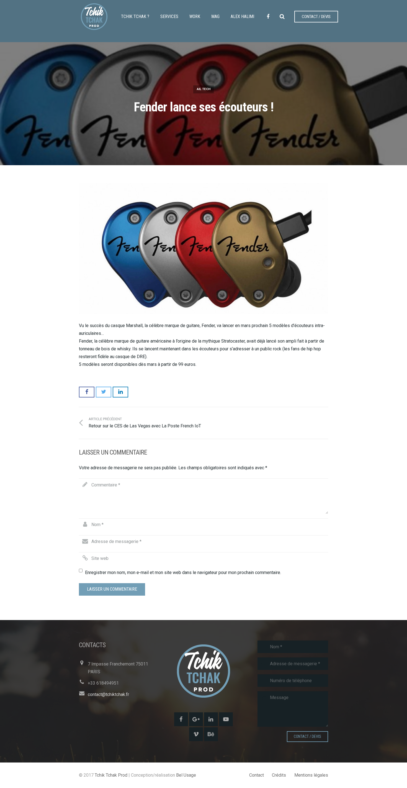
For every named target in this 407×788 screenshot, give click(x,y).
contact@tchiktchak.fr (108, 694)
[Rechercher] (282, 17)
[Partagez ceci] (86, 392)
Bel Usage (186, 775)
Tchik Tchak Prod (111, 775)
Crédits (279, 775)
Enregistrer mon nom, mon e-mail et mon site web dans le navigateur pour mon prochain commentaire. (183, 572)
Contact (256, 775)
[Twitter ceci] (103, 392)
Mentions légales (311, 775)
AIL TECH (203, 89)
